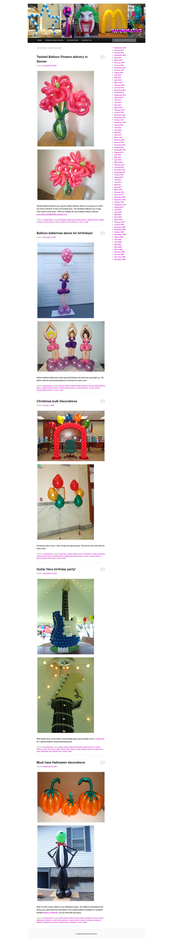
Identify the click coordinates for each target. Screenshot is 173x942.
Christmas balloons (98, 554)
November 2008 (119, 259)
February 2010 (119, 222)
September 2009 (120, 234)
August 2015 (118, 72)
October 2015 (119, 70)
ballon (61, 747)
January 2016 (119, 65)
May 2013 (117, 132)
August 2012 (118, 152)
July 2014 (117, 100)
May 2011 (117, 185)
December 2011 (119, 170)
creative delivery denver (45, 390)
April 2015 (118, 80)
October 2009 (119, 232)
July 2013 (117, 127)
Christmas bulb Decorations (57, 401)
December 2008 (119, 257)
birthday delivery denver (67, 388)
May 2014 (117, 105)
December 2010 (119, 197)
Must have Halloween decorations (61, 762)
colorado (39, 222)
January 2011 (119, 194)
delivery (64, 222)
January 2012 (119, 167)
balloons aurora (78, 554)
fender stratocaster (49, 749)
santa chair (52, 558)
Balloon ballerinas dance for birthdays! (65, 233)
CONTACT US (87, 40)
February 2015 (119, 85)
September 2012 (120, 150)
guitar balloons (71, 749)
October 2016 (119, 53)
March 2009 (118, 249)
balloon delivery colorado (85, 386)
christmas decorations (44, 556)
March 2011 (118, 190)
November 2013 (119, 117)
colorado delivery (82, 388)
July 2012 (117, 155)
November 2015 (119, 67)
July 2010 (117, 209)
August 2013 (118, 125)
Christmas (87, 554)
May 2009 (117, 244)
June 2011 (118, 182)
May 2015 (117, 77)
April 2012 (118, 160)
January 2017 (119, 50)
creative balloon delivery (59, 920)
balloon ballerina (70, 386)
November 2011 (119, 172)
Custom (57, 222)
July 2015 (117, 75)
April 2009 (118, 247)
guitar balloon (61, 749)
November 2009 (119, 229)
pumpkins (73, 922)
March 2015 (118, 82)
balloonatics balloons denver (77, 220)
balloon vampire (98, 918)
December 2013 (119, 115)
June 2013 (118, 130)
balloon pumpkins (86, 918)
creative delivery (48, 222)
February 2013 (119, 140)
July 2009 (117, 239)
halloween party (64, 922)
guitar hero (91, 749)
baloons (48, 920)
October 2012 (119, 147)
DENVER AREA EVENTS (54, 40)
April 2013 (118, 135)
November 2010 (119, 199)
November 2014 (119, 90)
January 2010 (119, 224)
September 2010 (120, 204)
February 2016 (119, 62)
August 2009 (118, 237)
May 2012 (117, 157)
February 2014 (119, 110)
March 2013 (118, 137)
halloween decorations (50, 922)
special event (57, 751)
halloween (90, 920)
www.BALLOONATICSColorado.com (52, 214)
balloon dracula (74, 918)
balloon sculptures (50, 912)
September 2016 (120, 55)
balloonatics (63, 220)
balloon (71, 747)
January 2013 (119, 142)
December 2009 (119, 227)
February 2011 (119, 192)
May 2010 (117, 214)
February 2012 (119, 165)
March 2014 (118, 107)
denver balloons (72, 222)
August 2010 (118, 207)
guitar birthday (82, 749)
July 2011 (117, 179)
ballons (66, 747)
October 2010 (119, 202)
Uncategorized (48, 220)
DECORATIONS (72, 40)
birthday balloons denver (50, 388)
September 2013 (120, 122)
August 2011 (118, 177)
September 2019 (120, 48)
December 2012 (119, 145)
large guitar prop (46, 751)
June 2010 (118, 212)
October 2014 (119, 92)
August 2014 (118, 97)
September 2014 (120, 95)
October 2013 (119, 120)
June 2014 (118, 102)
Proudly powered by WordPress (86, 934)
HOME (39, 40)
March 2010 (118, 219)
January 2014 (119, 112)
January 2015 (119, 87)
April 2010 (118, 217)
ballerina (62, 386)
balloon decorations (65, 554)
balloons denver (93, 220)
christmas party (57, 556)
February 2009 (119, 252)
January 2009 (119, 254)
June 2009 (118, 242)
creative (86, 556)
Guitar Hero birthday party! (56, 569)
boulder (101, 220)
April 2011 (118, 187)
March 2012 (118, 162)
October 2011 (119, 175)
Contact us (99, 738)
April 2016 (118, 57)
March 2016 (118, 60)
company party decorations (73, 556)
